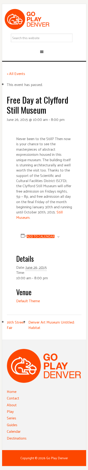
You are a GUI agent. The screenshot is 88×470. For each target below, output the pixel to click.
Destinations (17, 438)
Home (11, 391)
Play (10, 411)
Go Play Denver (44, 19)
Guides (12, 424)
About (12, 404)
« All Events (16, 73)
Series (11, 417)
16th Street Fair (16, 325)
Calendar (14, 431)
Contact (13, 398)
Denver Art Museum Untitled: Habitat (51, 325)
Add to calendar (41, 236)
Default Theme (28, 300)
